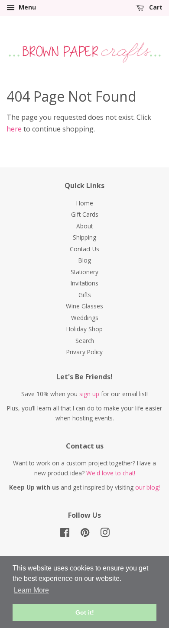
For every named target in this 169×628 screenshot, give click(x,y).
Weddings (84, 318)
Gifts (84, 295)
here (14, 129)
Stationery (84, 272)
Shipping (84, 237)
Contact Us (84, 249)
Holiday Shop (84, 329)
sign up (89, 394)
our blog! (147, 487)
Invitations (84, 283)
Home (84, 203)
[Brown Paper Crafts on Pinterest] (85, 534)
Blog (84, 260)
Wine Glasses (84, 306)
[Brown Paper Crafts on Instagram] (105, 534)
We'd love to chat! (110, 473)
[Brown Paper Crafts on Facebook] (65, 534)
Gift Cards (84, 214)
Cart (154, 7)
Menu (26, 7)
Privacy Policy (84, 352)
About (84, 226)
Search (84, 340)
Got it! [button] (84, 612)
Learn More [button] (31, 590)
